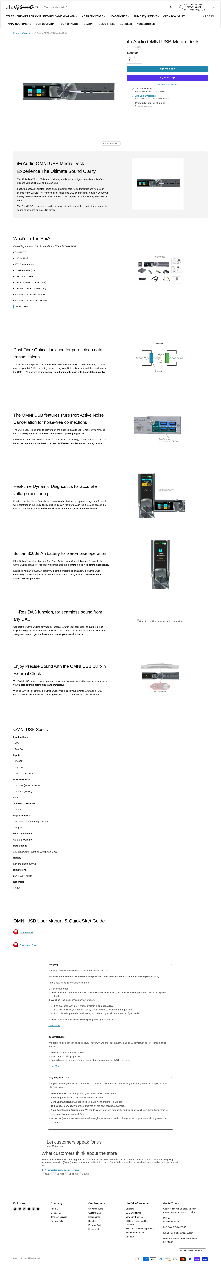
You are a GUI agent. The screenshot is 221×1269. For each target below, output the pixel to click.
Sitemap (130, 1237)
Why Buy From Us (134, 1217)
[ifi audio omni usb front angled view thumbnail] (51, 155)
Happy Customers (18, 24)
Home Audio (94, 1229)
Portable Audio (95, 1225)
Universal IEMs (95, 1209)
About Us (55, 1209)
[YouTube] (38, 1209)
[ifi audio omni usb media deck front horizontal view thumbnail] (18, 155)
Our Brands (69, 24)
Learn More (54, 1025)
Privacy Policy (58, 1221)
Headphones (118, 16)
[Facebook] (19, 1209)
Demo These (107, 24)
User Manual (26, 932)
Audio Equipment (146, 16)
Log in (209, 16)
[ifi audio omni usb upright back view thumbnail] (40, 155)
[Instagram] (24, 1209)
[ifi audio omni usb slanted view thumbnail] (62, 155)
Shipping (130, 1209)
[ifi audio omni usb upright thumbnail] (29, 155)
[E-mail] (15, 1209)
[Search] (171, 7)
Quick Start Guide (29, 945)
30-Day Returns (133, 1213)
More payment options (167, 84)
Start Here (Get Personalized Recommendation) (40, 16)
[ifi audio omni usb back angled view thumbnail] (72, 155)
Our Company (45, 24)
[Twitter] (33, 1209)
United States (191, 1250)
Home (16, 33)
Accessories (146, 24)
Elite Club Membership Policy (140, 1228)
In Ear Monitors (92, 16)
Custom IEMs (94, 1213)
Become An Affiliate (135, 1232)
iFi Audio (26, 33)
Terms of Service (59, 1217)
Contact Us (56, 1213)
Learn (88, 24)
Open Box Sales (174, 16)
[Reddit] (29, 1209)
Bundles (126, 24)
